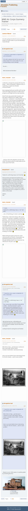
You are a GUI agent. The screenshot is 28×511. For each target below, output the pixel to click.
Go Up (2, 498)
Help (8, 507)
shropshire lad (8, 49)
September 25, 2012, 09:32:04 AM (8, 286)
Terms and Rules (13, 507)
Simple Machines (17, 509)
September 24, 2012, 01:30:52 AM (8, 80)
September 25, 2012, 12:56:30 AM (8, 204)
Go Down (3, 29)
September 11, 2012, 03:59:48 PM (8, 36)
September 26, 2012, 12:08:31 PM (10, 405)
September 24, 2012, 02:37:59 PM (8, 172)
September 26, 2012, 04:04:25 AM (8, 340)
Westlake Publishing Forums (8, 5)
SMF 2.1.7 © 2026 (10, 509)
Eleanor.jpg (13, 491)
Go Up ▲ (19, 507)
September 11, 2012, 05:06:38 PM (8, 51)
